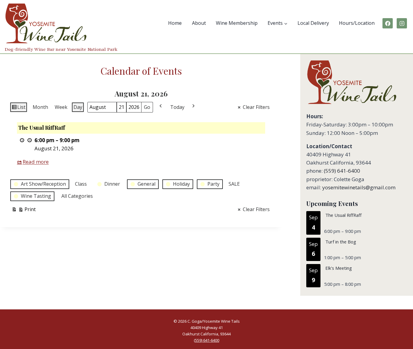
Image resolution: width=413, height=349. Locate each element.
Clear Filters (256, 107)
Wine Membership (237, 23)
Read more (36, 161)
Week (61, 107)
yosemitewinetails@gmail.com (358, 187)
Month (40, 107)
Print (23, 210)
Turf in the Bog (340, 242)
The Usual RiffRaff (343, 215)
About (199, 23)
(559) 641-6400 (342, 170)
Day (77, 107)
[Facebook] (387, 23)
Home (175, 23)
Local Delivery (313, 23)
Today (177, 107)
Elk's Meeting (338, 268)
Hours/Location (357, 23)
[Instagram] (402, 23)
